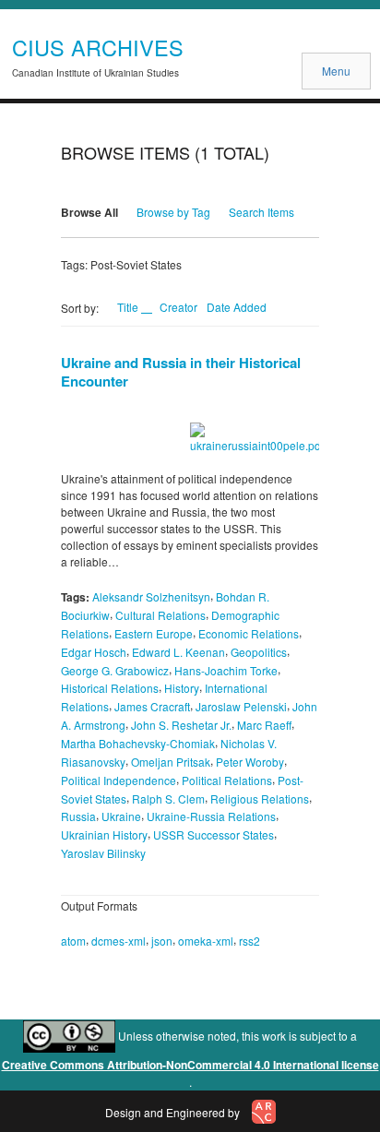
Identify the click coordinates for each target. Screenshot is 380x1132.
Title (129, 307)
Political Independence (118, 780)
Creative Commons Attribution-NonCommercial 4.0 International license (190, 1064)
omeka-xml (205, 940)
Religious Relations (259, 797)
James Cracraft (152, 706)
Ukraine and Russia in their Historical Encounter (181, 371)
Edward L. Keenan (178, 652)
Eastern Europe (153, 633)
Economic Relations (248, 633)
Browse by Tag (173, 212)
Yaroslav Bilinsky (103, 853)
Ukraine (121, 816)
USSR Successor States (213, 834)
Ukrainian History (104, 834)
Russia (78, 816)
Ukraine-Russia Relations (211, 816)
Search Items (261, 212)
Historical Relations (110, 688)
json (161, 940)
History (181, 688)
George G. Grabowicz (115, 669)
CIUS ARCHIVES (98, 47)
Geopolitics (259, 652)
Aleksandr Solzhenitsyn (151, 596)
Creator (178, 307)
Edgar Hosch (93, 652)
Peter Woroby (250, 761)
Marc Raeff (264, 725)
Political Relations (227, 780)
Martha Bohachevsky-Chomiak (138, 743)
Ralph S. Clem (168, 797)
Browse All (89, 212)
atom (73, 940)
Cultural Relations (160, 615)
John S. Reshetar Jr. (181, 725)
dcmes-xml (118, 940)
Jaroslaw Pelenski (241, 706)
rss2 (249, 940)
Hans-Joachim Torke (226, 669)
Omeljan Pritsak (170, 761)
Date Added (237, 307)
